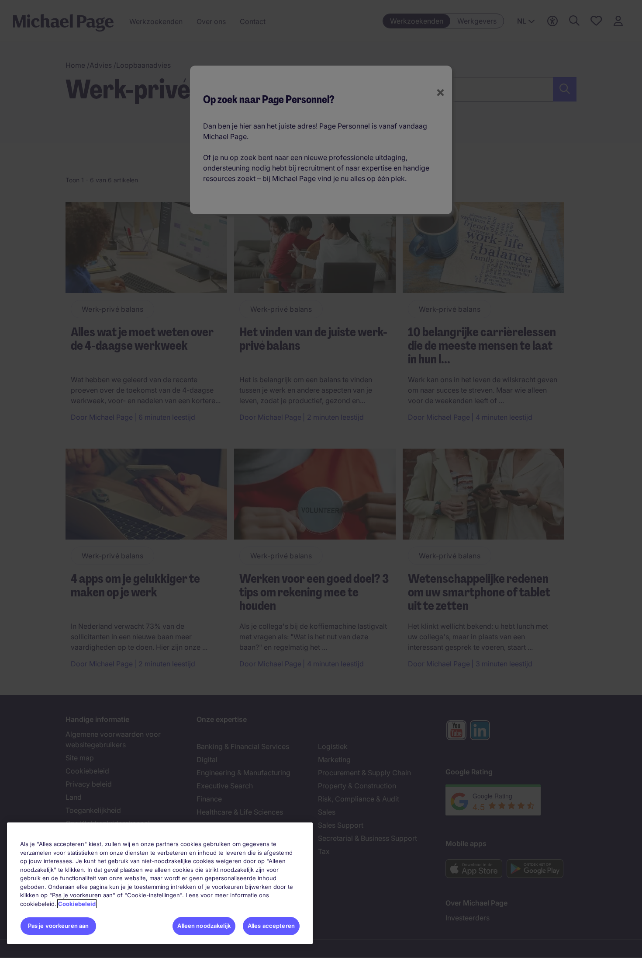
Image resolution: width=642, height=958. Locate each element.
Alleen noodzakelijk (203, 925)
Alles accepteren (271, 925)
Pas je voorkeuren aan (58, 925)
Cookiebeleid (77, 903)
